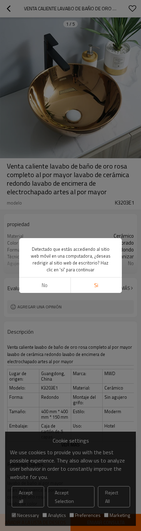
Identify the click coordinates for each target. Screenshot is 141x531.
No (45, 285)
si (96, 285)
